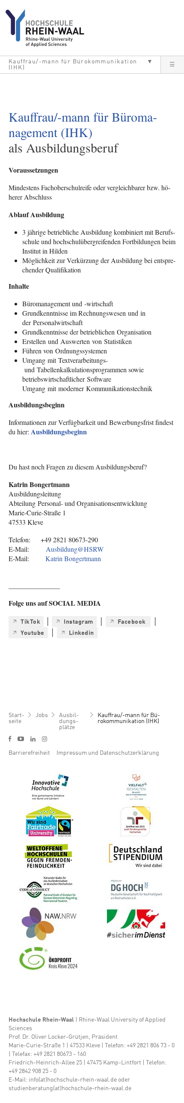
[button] (80, 65)
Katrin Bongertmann (73, 558)
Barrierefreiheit (29, 753)
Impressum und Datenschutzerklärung (107, 753)
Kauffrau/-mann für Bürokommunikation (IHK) (129, 718)
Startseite (16, 718)
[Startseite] (48, 27)
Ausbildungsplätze (69, 721)
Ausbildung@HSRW (75, 548)
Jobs (42, 715)
